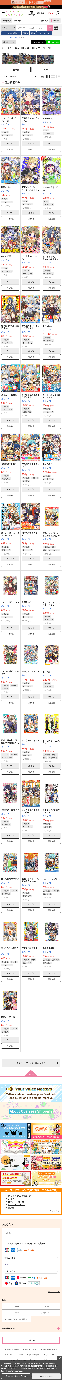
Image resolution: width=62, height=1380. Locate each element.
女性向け (56, 20)
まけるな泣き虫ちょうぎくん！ (30, 396)
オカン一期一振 (8, 1016)
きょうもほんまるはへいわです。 (30, 811)
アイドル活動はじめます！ (10, 672)
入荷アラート (9, 42)
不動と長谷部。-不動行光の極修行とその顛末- (10, 743)
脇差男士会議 (48, 948)
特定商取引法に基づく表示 (18, 1360)
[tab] (45, 69)
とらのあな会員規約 (31, 1349)
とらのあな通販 (7, 37)
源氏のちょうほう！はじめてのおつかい (51, 534)
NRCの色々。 (7, 187)
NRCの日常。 (7, 256)
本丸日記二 (47, 464)
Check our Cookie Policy (16, 1376)
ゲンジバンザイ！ (29, 947)
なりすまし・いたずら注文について (43, 1360)
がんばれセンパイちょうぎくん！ (30, 327)
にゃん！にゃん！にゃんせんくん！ (10, 534)
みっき (11, 1198)
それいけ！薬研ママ (10, 809)
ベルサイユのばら (16, 1204)
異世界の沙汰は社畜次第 (19, 1195)
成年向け (17, 20)
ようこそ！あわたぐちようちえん (51, 603)
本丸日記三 (47, 325)
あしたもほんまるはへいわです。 (51, 396)
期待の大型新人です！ (29, 534)
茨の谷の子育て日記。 (50, 188)
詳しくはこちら (54, 1291)
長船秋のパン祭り (9, 463)
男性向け (44, 20)
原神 (33, 33)
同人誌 (17, 37)
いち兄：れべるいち (51, 879)
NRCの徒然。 (48, 118)
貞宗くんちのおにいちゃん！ (51, 811)
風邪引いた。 (28, 602)
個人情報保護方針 (34, 1355)
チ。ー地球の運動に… (11, 33)
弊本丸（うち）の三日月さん (10, 327)
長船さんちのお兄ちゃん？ (30, 119)
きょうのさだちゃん (30, 740)
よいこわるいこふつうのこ (51, 742)
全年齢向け (7, 20)
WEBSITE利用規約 (13, 1349)
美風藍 (11, 1207)
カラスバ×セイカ (44, 33)
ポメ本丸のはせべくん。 (30, 257)
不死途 (25, 33)
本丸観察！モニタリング (30, 465)
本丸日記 (46, 671)
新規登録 (40, 13)
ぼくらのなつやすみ (10, 878)
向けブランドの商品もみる (31, 1063)
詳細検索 (56, 27)
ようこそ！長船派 (9, 394)
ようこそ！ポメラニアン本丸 (10, 119)
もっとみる (54, 1210)
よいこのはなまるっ (10, 602)
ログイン (49, 13)
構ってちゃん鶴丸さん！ (10, 949)
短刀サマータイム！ (30, 671)
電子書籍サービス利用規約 (15, 1355)
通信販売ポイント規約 (50, 1349)
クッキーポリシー (51, 1355)
